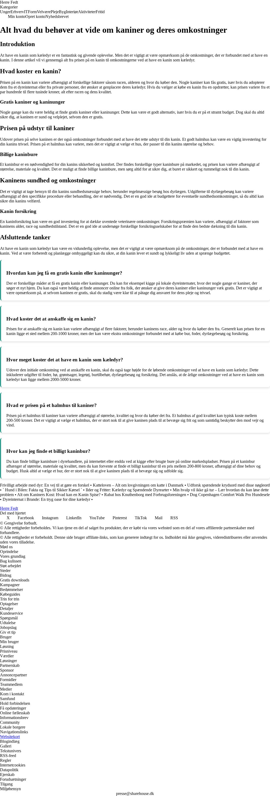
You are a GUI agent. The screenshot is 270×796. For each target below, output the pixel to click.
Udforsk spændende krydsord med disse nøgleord (228, 485)
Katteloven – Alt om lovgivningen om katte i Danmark (138, 485)
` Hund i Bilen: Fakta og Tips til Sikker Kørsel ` (42, 490)
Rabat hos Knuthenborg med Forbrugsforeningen (145, 494)
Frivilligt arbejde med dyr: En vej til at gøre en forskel (44, 485)
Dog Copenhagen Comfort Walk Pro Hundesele (230, 494)
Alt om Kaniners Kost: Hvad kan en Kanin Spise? (58, 494)
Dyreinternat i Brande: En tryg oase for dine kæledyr (46, 499)
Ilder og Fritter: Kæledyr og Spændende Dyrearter (127, 490)
